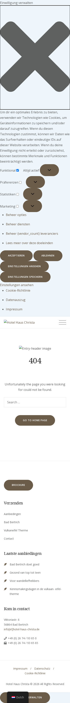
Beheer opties (16, 215)
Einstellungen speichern (25, 277)
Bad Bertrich (12, 522)
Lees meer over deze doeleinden (29, 243)
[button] (35, 57)
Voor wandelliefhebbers (24, 581)
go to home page (35, 420)
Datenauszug (15, 300)
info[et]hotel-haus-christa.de (21, 629)
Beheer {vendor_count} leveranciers (32, 233)
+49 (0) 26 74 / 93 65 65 (23, 643)
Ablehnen (47, 255)
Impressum (14, 309)
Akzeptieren (16, 255)
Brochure (18, 485)
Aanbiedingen (12, 514)
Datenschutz (42, 668)
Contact (9, 538)
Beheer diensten (18, 224)
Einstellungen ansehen (24, 266)
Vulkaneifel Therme (16, 530)
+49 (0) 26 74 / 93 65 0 (22, 638)
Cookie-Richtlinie (18, 290)
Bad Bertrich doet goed (24, 564)
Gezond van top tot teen (25, 572)
